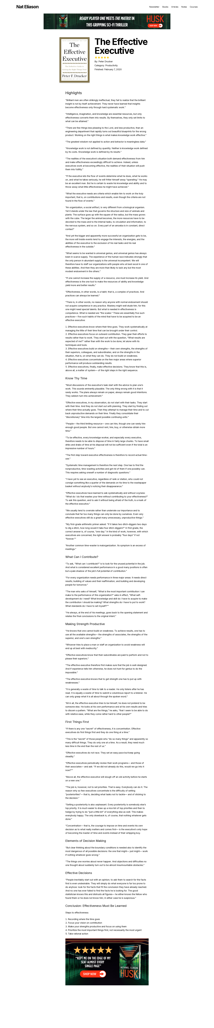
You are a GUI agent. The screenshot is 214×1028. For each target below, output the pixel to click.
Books (165, 7)
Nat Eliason (27, 6)
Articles (174, 7)
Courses (194, 7)
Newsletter (154, 7)
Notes (184, 7)
